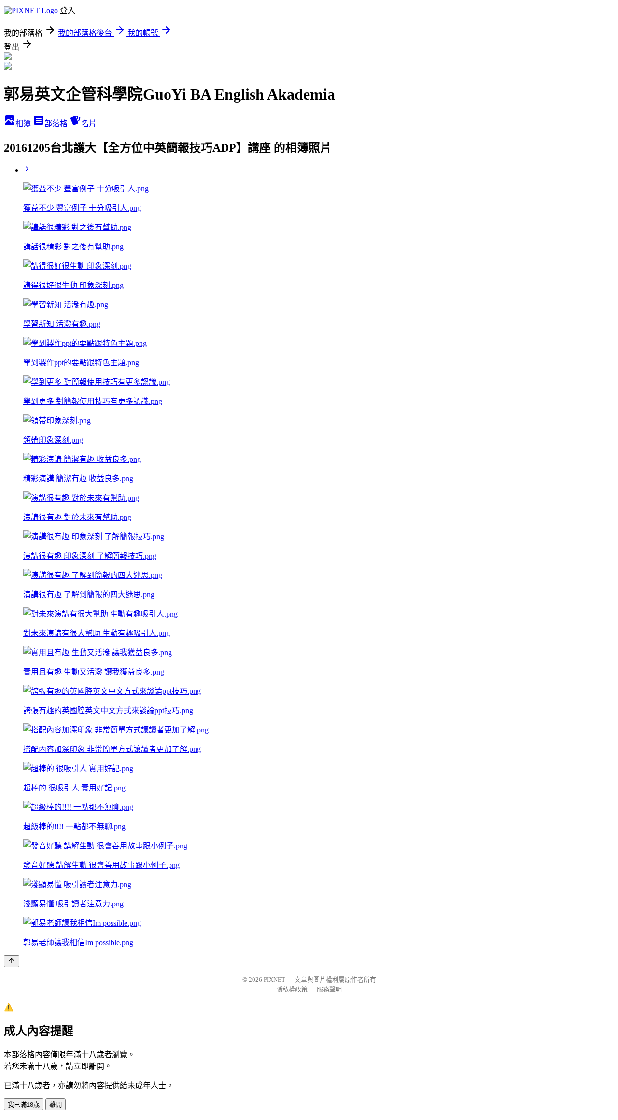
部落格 (57, 123)
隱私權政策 (292, 989)
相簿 (24, 123)
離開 (55, 1104)
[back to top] (11, 961)
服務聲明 (329, 989)
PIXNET (274, 979)
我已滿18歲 (24, 1104)
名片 (89, 123)
